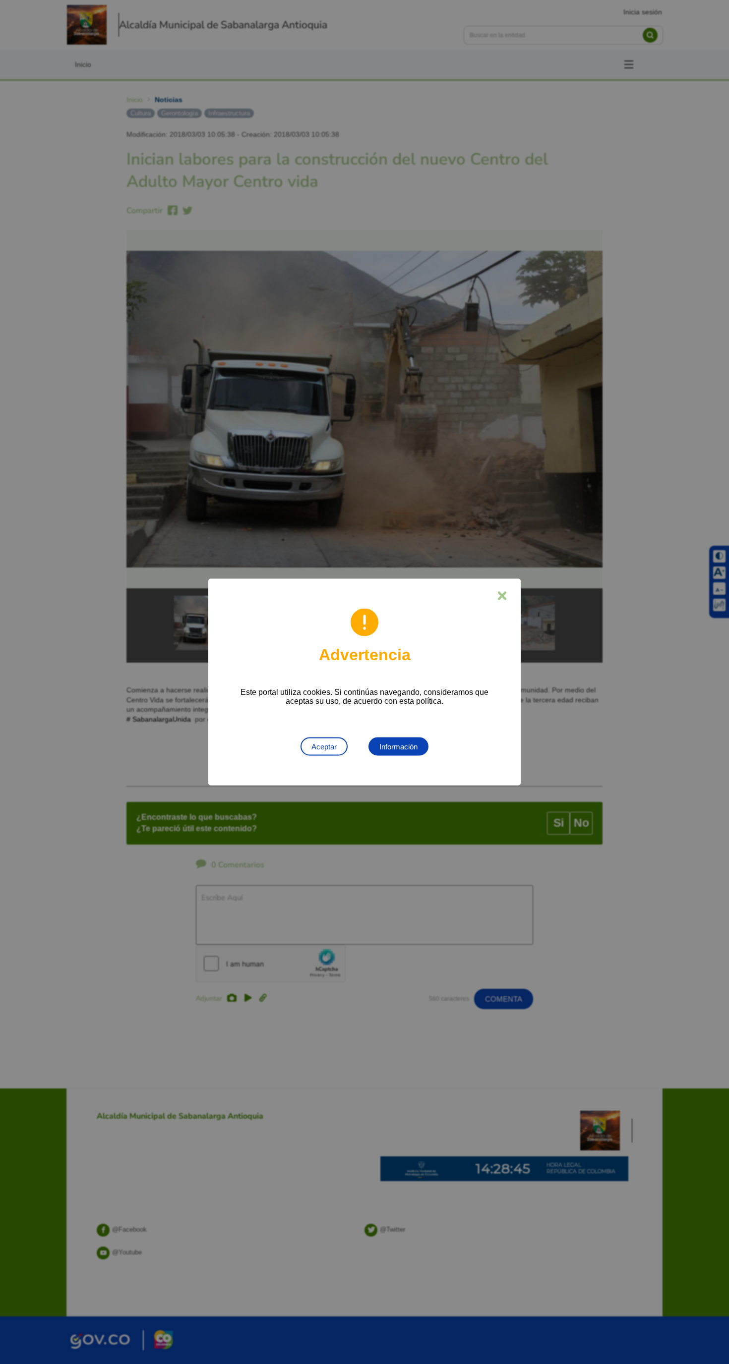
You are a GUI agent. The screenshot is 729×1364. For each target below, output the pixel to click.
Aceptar (324, 746)
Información (398, 746)
